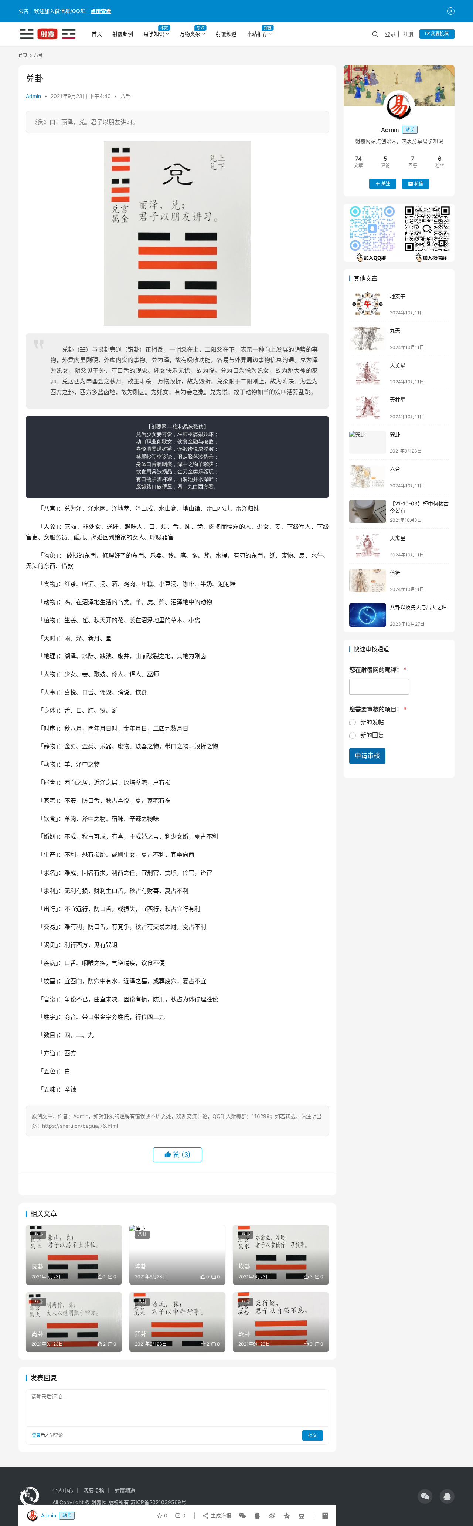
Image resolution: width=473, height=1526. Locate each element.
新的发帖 (372, 722)
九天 (395, 330)
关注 (385, 183)
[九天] (367, 338)
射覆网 (99, 1502)
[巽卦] (367, 442)
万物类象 (190, 34)
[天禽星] (367, 546)
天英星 (397, 365)
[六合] (367, 476)
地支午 (397, 296)
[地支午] (367, 304)
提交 (312, 1435)
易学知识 (153, 34)
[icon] (425, 1496)
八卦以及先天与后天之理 (418, 607)
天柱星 (397, 399)
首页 (97, 34)
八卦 (125, 96)
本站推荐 (257, 34)
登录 (390, 34)
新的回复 (372, 735)
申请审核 (367, 755)
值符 (395, 572)
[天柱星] (367, 407)
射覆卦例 (122, 34)
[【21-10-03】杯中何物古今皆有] (367, 511)
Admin (33, 96)
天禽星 (397, 538)
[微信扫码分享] (242, 1515)
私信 (418, 183)
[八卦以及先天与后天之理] (367, 615)
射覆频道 (226, 34)
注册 (408, 34)
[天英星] (367, 373)
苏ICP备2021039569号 (158, 1502)
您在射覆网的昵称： (378, 669)
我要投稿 (439, 34)
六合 (395, 469)
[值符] (367, 580)
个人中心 (62, 1490)
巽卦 (395, 434)
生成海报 (220, 1515)
